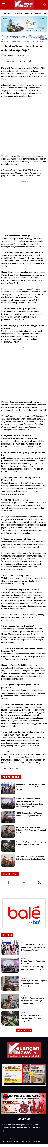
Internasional (20, 41)
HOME (4, 41)
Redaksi (10, 55)
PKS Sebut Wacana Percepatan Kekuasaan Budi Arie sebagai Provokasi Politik (31, 830)
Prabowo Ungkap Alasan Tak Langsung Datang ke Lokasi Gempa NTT (32, 1018)
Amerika (38, 41)
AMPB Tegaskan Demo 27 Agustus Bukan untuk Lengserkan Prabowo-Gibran (29, 815)
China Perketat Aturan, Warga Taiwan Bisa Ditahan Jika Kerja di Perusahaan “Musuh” (30, 787)
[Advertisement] (24, 127)
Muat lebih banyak (23, 1030)
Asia (22, 942)
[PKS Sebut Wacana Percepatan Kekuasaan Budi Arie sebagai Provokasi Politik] (8, 831)
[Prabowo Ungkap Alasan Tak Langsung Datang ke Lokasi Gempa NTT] (8, 846)
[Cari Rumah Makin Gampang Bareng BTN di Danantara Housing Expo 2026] (8, 860)
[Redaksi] (3, 55)
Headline (24, 958)
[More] (30, 61)
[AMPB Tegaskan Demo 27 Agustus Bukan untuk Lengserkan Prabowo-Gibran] (8, 817)
